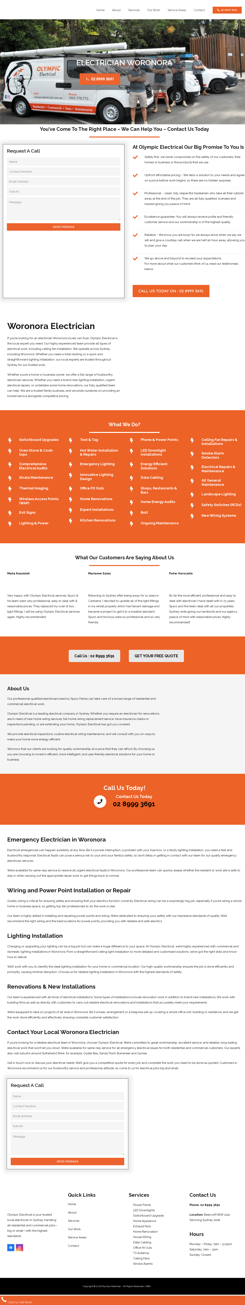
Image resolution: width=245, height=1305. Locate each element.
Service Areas (77, 1237)
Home (72, 1204)
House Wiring (141, 1237)
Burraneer (123, 1053)
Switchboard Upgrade (148, 1215)
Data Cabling (141, 1242)
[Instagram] (19, 1247)
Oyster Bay (90, 1053)
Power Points (141, 1205)
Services (73, 1221)
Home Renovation (145, 1231)
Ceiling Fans (140, 1258)
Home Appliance (144, 1221)
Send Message (63, 227)
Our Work (74, 1229)
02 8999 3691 (102, 79)
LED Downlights (143, 1210)
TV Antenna (140, 1253)
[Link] (34, 10)
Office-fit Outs (142, 1247)
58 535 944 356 (158, 1286)
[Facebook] (11, 1247)
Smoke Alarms (142, 1263)
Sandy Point (107, 1053)
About (72, 1212)
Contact (73, 1246)
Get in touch (15, 1063)
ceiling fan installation (57, 349)
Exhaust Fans (141, 1226)
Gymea (142, 1053)
